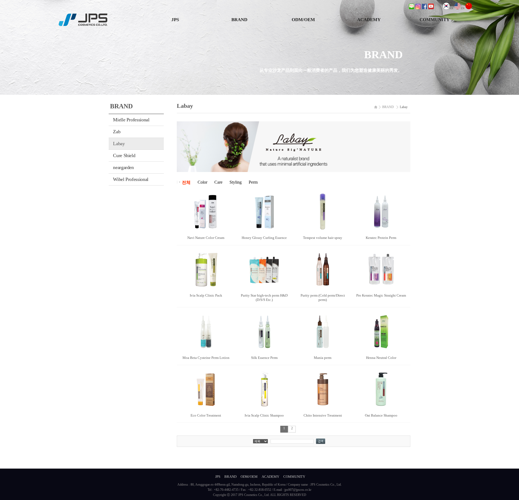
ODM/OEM (303, 19)
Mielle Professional (131, 119)
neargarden (123, 167)
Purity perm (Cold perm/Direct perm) (323, 297)
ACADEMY (369, 19)
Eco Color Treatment (206, 415)
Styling (235, 182)
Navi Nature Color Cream (205, 238)
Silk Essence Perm (264, 358)
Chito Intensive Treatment (323, 415)
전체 (186, 182)
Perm (253, 182)
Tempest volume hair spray (322, 238)
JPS (175, 19)
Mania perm (322, 358)
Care (218, 182)
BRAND (239, 19)
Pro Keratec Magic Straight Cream (381, 295)
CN (474, 8)
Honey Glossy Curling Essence (264, 238)
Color (202, 182)
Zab (116, 131)
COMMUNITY (435, 19)
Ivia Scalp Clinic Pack (206, 295)
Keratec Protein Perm (381, 238)
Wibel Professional (130, 179)
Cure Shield (124, 155)
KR (451, 8)
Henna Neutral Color (381, 358)
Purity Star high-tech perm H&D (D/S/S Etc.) (264, 297)
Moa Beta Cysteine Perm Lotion (205, 358)
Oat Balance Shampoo (381, 415)
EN (462, 8)
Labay (119, 143)
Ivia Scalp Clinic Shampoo (264, 415)
